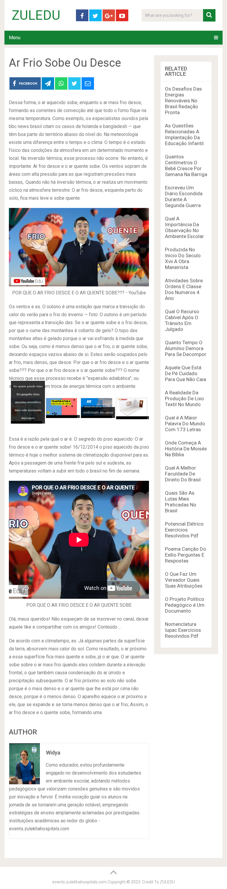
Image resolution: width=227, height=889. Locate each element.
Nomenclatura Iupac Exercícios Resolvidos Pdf (183, 630)
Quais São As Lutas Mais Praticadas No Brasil (180, 502)
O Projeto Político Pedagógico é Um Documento (185, 605)
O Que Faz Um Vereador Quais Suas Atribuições (183, 580)
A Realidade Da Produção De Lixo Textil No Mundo (184, 398)
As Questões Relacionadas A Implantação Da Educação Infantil (184, 134)
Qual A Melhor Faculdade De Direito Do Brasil (183, 474)
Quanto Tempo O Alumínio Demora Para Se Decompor (185, 348)
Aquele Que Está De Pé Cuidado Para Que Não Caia (185, 373)
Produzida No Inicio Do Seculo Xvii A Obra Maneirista (183, 258)
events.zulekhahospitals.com (79, 882)
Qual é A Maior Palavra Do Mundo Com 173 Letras (185, 423)
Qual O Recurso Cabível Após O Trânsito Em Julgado (182, 320)
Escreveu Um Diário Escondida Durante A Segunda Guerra (183, 196)
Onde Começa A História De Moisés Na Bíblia (186, 448)
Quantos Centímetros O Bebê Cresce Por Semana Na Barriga (186, 165)
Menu (14, 37)
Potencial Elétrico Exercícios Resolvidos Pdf (184, 530)
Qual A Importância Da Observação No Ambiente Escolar (184, 227)
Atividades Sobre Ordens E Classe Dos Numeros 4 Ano (184, 289)
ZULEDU (36, 15)
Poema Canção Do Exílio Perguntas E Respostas (185, 555)
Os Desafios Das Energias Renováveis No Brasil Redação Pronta (183, 100)
